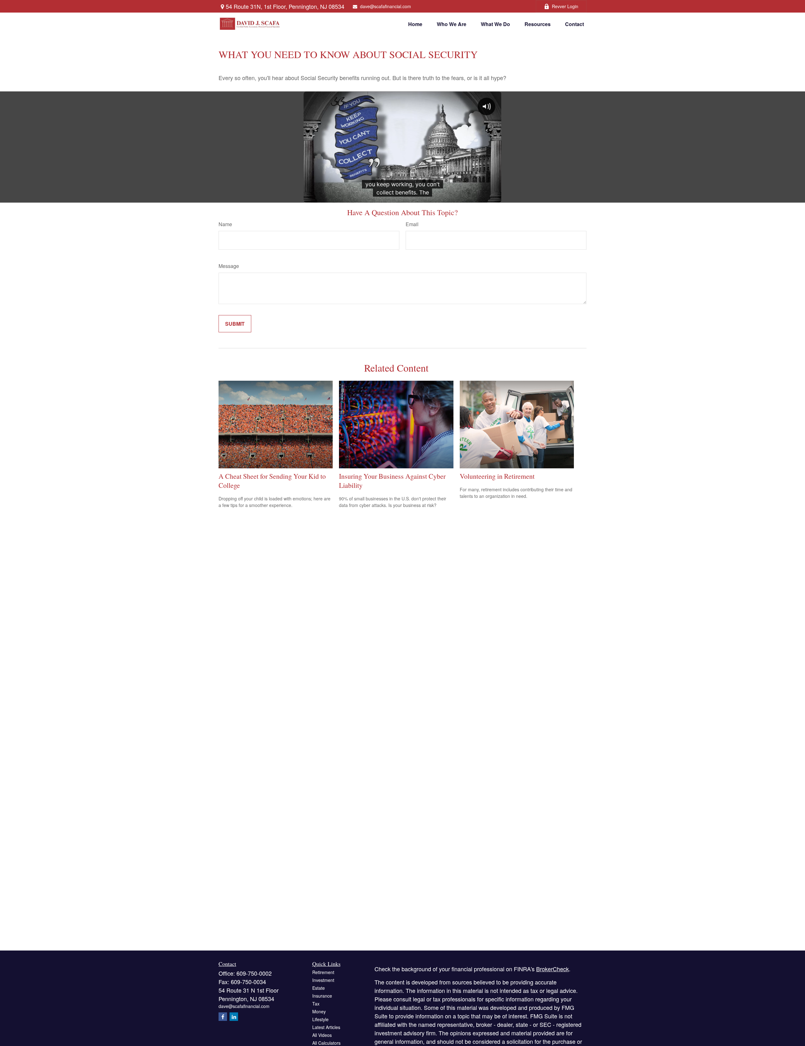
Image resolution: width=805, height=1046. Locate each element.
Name (225, 224)
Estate (318, 988)
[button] (415, 23)
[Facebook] (223, 1016)
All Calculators (326, 1043)
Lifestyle (320, 1019)
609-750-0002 (254, 973)
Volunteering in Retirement (497, 476)
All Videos (322, 1035)
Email (412, 224)
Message (229, 266)
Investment (323, 980)
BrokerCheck (552, 969)
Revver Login (565, 6)
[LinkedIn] (234, 1016)
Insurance (322, 996)
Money (319, 1011)
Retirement (323, 972)
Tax (315, 1003)
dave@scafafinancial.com (385, 6)
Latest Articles (326, 1027)
